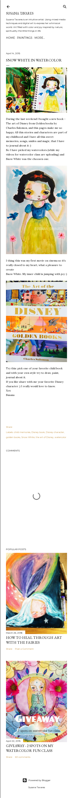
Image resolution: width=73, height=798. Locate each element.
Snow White (28, 437)
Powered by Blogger (39, 780)
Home (10, 37)
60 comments (22, 757)
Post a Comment (24, 648)
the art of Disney (45, 437)
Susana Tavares (20, 13)
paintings (24, 37)
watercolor (60, 437)
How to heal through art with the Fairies (34, 640)
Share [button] (9, 427)
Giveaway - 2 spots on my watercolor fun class (29, 748)
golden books (13, 437)
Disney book (38, 432)
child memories (22, 432)
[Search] (65, 5)
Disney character (55, 432)
